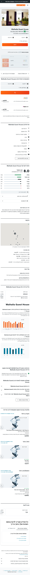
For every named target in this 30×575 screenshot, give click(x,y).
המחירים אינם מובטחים (24, 554)
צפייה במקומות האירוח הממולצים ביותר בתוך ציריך (7, 471)
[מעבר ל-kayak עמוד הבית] (21, 5)
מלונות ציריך (20, 571)
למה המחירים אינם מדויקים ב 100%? (19, 563)
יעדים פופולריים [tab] (11, 528)
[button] (1, 1)
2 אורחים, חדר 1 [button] (23, 41)
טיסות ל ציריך (23, 536)
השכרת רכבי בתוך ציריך (21, 538)
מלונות (20, 570)
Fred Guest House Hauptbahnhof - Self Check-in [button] (17, 430)
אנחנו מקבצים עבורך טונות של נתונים (19, 561)
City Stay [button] (27, 460)
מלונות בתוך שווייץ (7, 570)
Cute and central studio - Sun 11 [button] (21, 489)
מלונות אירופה (14, 570)
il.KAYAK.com (25, 570)
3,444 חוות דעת (14, 31)
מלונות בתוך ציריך (22, 540)
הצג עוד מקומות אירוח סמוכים (7, 413)
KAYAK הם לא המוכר (23, 558)
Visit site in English (9, 1)
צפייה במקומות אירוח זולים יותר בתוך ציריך (7, 442)
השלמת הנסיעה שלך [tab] (22, 528)
